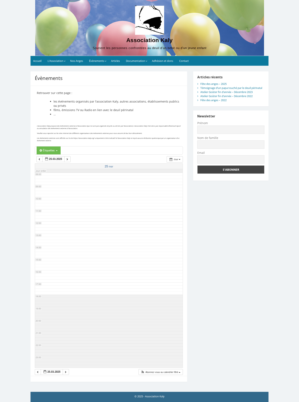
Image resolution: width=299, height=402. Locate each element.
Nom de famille (207, 138)
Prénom (202, 123)
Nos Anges (76, 61)
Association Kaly (149, 40)
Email (201, 153)
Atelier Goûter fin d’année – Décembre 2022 (226, 96)
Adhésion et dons (162, 61)
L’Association (55, 61)
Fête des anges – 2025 (213, 84)
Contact (184, 61)
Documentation (135, 61)
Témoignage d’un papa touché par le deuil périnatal (231, 88)
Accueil (37, 61)
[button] (160, 372)
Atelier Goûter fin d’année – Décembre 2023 (226, 92)
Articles (115, 61)
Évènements (96, 61)
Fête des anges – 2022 (213, 100)
